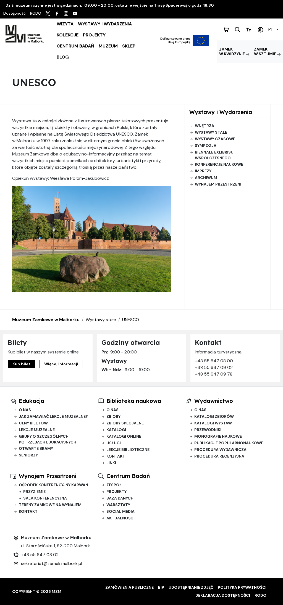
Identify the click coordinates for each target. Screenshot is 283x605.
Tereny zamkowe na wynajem (50, 504)
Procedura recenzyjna (219, 456)
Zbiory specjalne (125, 423)
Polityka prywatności (242, 587)
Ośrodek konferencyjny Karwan (53, 484)
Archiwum (206, 177)
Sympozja (205, 145)
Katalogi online (123, 436)
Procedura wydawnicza (220, 449)
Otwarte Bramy (36, 448)
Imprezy (203, 170)
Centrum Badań (75, 46)
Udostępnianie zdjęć (191, 587)
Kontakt (115, 456)
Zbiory (113, 416)
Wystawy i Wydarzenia (105, 24)
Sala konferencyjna (45, 498)
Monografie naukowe (218, 436)
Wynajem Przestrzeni (47, 475)
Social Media (120, 511)
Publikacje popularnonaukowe (228, 442)
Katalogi (116, 429)
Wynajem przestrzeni (218, 184)
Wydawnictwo (213, 400)
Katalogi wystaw (213, 423)
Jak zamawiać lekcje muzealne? (53, 416)
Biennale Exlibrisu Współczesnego (214, 155)
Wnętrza (204, 125)
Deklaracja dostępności (222, 595)
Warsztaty (118, 504)
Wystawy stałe (211, 132)
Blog (63, 57)
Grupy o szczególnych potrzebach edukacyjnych (47, 439)
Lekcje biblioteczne (128, 449)
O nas (25, 409)
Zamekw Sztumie (265, 52)
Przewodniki (207, 429)
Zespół (114, 484)
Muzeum (108, 46)
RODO (260, 595)
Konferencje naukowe (219, 164)
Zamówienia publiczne (129, 587)
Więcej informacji (61, 363)
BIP (161, 587)
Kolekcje (67, 35)
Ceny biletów (33, 423)
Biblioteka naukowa (133, 400)
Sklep (128, 46)
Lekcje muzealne (37, 429)
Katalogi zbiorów (214, 416)
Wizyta (65, 24)
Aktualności (120, 518)
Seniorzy (28, 455)
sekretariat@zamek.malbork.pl (51, 563)
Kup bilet (21, 363)
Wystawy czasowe (215, 138)
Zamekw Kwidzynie (232, 52)
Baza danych (119, 498)
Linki (111, 462)
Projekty (94, 35)
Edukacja (31, 400)
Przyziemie (34, 491)
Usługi (113, 442)
